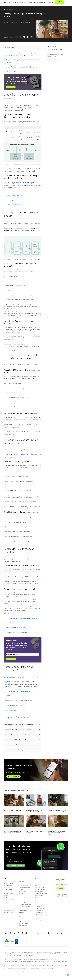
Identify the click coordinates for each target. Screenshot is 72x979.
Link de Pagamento (8, 889)
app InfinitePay (14, 433)
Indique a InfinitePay (39, 887)
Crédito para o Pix (23, 897)
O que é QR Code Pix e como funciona (54, 49)
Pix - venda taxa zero (8, 912)
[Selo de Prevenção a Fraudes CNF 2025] (16, 941)
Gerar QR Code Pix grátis (10, 71)
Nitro (5, 906)
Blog (36, 883)
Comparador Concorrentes (41, 893)
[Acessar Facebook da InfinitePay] (30, 933)
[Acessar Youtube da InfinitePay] (18, 933)
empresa (25, 230)
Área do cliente (7, 897)
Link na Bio (6, 904)
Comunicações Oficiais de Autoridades (44, 920)
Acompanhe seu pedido (40, 889)
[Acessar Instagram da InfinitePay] (14, 933)
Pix (20, 883)
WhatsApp (37, 311)
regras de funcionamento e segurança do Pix (16, 454)
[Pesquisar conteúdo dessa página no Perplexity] (57, 933)
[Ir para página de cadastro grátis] (36, 770)
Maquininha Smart (8, 885)
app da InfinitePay (10, 270)
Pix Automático (9, 599)
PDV (4, 891)
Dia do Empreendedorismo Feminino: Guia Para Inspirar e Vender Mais (13, 832)
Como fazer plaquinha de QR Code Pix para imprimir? (56, 54)
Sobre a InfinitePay (39, 910)
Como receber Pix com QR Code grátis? (54, 61)
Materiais (37, 885)
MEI (7, 168)
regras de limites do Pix (12, 576)
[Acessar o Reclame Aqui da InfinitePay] (9, 941)
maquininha (6, 683)
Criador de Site (7, 901)
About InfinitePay (39, 912)
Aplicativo (6, 895)
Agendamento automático (25, 904)
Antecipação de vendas (24, 906)
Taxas (36, 881)
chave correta (34, 185)
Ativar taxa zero (10, 87)
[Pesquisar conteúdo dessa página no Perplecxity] (31, 37)
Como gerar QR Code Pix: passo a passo (54, 51)
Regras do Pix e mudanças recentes (53, 59)
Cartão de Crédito (23, 891)
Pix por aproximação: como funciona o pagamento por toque (21, 618)
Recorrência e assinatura (9, 908)
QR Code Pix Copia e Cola (28, 109)
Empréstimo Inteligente (24, 887)
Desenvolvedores (39, 891)
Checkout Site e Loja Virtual (10, 899)
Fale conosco (38, 901)
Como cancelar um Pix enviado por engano (16, 632)
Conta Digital (22, 881)
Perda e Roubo (22, 919)
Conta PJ (21, 889)
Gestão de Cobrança (8, 893)
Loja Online (37, 686)
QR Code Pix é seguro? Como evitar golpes (54, 56)
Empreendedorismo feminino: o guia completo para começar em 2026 (57, 811)
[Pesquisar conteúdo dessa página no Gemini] (27, 37)
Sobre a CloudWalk (39, 908)
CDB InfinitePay (22, 893)
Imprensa (37, 916)
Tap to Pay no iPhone (9, 883)
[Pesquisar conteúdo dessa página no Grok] (66, 933)
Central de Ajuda (39, 899)
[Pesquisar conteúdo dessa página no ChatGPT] (23, 37)
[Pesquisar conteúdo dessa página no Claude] (61, 933)
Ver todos (66, 790)
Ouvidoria (37, 918)
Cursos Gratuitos (39, 895)
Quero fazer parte (11, 659)
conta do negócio (12, 232)
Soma (20, 908)
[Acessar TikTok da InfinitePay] (10, 933)
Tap (4, 881)
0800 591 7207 (53, 953)
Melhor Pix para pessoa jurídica (13, 204)
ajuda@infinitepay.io (39, 953)
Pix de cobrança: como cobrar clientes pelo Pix (17, 200)
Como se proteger (23, 923)
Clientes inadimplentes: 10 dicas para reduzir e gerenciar (13, 811)
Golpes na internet (23, 925)
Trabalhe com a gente (40, 914)
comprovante (7, 517)
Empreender (10, 9)
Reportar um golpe (23, 921)
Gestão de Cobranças (18, 683)
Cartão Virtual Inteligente (25, 885)
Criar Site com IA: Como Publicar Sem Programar (35, 832)
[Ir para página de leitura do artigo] (14, 800)
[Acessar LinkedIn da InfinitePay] (22, 933)
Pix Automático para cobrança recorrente (16, 622)
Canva (29, 419)
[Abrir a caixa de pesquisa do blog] (67, 2)
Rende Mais (21, 912)
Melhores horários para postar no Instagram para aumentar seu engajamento (56, 833)
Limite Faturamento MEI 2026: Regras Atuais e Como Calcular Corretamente (35, 811)
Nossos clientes (38, 897)
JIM (20, 895)
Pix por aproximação (10, 593)
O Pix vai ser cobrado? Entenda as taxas (15, 627)
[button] (16, 2)
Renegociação (22, 902)
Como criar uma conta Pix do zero (13, 195)
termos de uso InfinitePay (23, 691)
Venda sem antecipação (9, 910)
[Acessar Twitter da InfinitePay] (26, 933)
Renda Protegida (23, 910)
